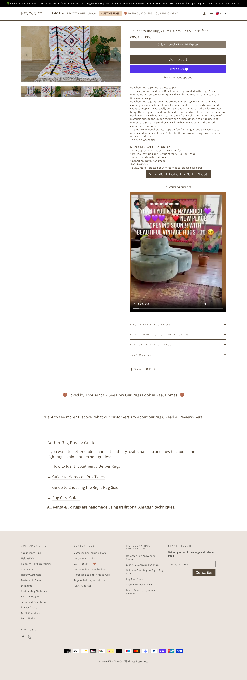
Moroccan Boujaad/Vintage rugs (92, 574)
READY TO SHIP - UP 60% (82, 13)
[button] (221, 13)
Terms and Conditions (33, 602)
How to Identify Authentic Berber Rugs (86, 466)
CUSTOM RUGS (110, 13)
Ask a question (140, 354)
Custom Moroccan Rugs (139, 584)
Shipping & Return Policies (36, 563)
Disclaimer (27, 585)
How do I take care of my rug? (151, 344)
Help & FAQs (28, 558)
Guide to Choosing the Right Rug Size (85, 487)
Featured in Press (31, 580)
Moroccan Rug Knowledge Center (140, 557)
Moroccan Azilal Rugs (86, 558)
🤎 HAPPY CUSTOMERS (138, 13)
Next (115, 54)
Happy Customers (31, 574)
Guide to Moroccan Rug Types (78, 476)
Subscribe (204, 572)
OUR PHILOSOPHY (167, 13)
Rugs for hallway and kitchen (90, 580)
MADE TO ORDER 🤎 (85, 563)
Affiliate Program (30, 596)
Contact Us (27, 569)
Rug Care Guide (65, 497)
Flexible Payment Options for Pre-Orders (159, 334)
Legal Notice (28, 618)
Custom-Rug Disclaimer (34, 591)
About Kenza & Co (31, 552)
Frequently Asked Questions (150, 324)
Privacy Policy (29, 607)
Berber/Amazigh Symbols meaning (140, 591)
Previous (26, 54)
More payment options (178, 77)
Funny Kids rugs (82, 585)
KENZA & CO (32, 13)
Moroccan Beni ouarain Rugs (90, 552)
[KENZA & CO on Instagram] (30, 636)
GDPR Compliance (31, 613)
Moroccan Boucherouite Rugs (90, 569)
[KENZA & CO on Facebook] (23, 636)
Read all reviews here (184, 417)
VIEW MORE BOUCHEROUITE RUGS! (178, 174)
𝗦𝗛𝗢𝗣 (56, 13)
